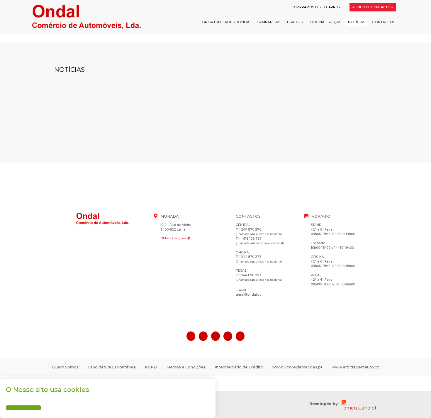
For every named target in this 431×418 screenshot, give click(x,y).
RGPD (151, 367)
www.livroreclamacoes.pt (297, 367)
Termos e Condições (186, 367)
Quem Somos (65, 367)
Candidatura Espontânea (112, 367)
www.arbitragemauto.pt (355, 367)
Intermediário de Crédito (239, 367)
